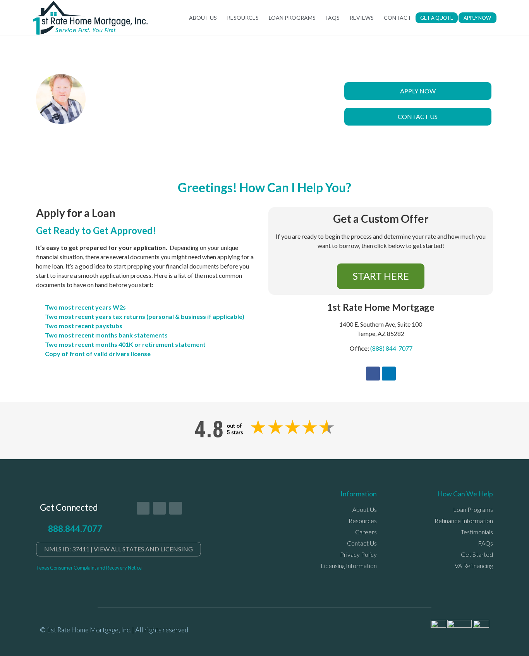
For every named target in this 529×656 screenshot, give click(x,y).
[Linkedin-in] (175, 508)
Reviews (362, 17)
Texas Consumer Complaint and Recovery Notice (89, 568)
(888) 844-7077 (391, 348)
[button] (437, 18)
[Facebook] (373, 374)
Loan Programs (292, 17)
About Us (203, 17)
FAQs (333, 17)
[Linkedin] (389, 374)
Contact (397, 17)
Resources (243, 17)
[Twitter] (143, 508)
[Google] (159, 508)
